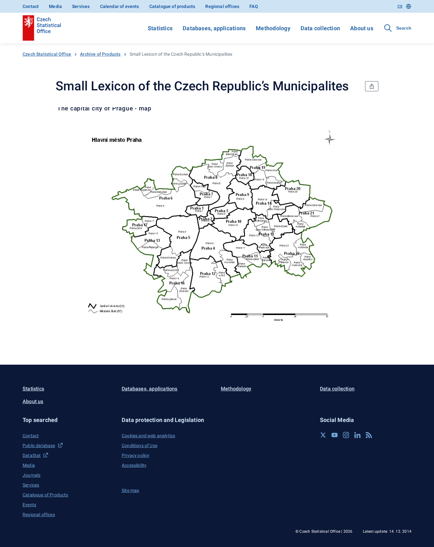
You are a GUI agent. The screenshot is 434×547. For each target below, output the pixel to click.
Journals (31, 475)
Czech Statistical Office (47, 54)
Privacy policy (135, 455)
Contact (31, 6)
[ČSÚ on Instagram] (346, 435)
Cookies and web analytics (148, 435)
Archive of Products (100, 54)
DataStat (32, 455)
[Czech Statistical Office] (42, 28)
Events (29, 504)
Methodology (273, 28)
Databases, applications (214, 28)
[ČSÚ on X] (323, 435)
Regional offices (222, 6)
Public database (39, 445)
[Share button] (371, 86)
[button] (68, 420)
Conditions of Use (139, 445)
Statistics (160, 28)
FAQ (253, 6)
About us (361, 28)
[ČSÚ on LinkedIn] (357, 435)
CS (399, 6)
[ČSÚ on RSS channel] (369, 435)
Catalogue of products (172, 6)
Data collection (320, 28)
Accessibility (134, 465)
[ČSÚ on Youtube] (334, 435)
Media (55, 6)
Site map (130, 490)
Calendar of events (119, 6)
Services (81, 6)
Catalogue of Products (45, 494)
